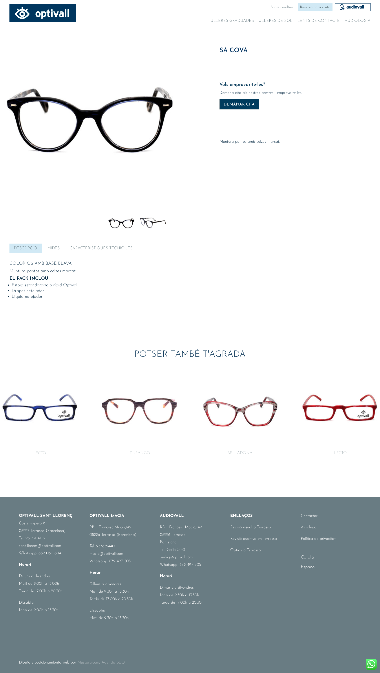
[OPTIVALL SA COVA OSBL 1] (89, 106)
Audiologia (358, 21)
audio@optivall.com (176, 557)
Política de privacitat (318, 539)
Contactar (309, 516)
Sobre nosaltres (282, 7)
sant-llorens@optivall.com (40, 546)
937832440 (105, 546)
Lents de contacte (318, 21)
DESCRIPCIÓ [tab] (25, 248)
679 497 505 (120, 561)
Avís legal (309, 527)
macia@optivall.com (106, 554)
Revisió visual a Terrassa (250, 527)
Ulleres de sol (275, 21)
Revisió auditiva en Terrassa (253, 539)
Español (308, 567)
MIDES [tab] (53, 248)
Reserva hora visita (315, 7)
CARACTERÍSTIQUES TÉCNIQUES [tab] (101, 248)
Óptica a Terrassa (245, 550)
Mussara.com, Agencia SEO (101, 663)
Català (307, 557)
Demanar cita (239, 105)
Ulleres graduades (232, 21)
